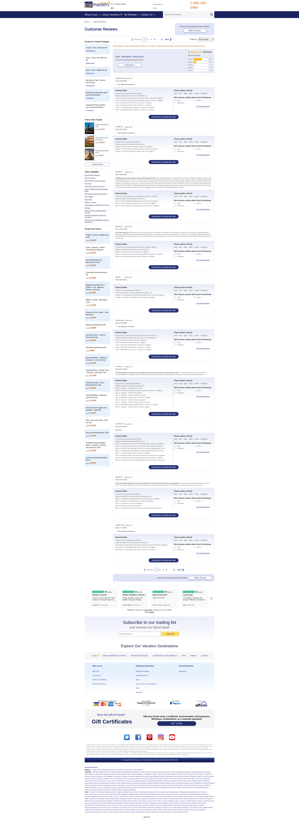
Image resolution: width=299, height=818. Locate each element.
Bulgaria (139, 774)
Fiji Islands (186, 776)
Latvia (113, 781)
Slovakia (164, 785)
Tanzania (155, 787)
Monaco (206, 781)
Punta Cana (159, 805)
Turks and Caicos (187, 787)
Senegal (136, 785)
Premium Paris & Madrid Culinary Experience (97, 221)
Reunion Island (176, 805)
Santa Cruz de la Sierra (130, 807)
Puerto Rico (88, 785)
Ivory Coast (199, 779)
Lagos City (151, 801)
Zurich (186, 812)
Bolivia (87, 774)
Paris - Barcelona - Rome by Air (129, 56)
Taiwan (149, 787)
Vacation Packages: (91, 767)
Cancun (116, 796)
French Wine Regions (92, 175)
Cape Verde (161, 774)
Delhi (190, 796)
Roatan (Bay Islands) (91, 807)
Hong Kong (152, 779)
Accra (98, 792)
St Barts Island (207, 807)
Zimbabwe (132, 790)
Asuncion (97, 794)
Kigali (124, 801)
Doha (195, 796)
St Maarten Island (117, 810)
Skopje (195, 807)
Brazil (120, 774)
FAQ (137, 688)
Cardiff (130, 796)
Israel (189, 779)
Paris (176, 93)
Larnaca (158, 801)
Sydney (155, 810)
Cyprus (99, 776)
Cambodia (146, 774)
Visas (138, 680)
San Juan (107, 807)
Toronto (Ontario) (199, 810)
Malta (180, 781)
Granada (154, 799)
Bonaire (92, 774)
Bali (119, 794)
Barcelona (204, 93)
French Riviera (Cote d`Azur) (95, 181)
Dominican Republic (134, 776)
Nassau (103, 805)
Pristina (151, 805)
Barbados (188, 772)
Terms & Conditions (100, 680)
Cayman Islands (171, 774)
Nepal (118, 783)
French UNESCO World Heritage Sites (96, 190)
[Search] (211, 14)
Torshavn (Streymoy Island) (93, 812)
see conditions (146, 705)
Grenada (119, 779)
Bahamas (174, 772)
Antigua (182, 792)
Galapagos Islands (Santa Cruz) (130, 799)
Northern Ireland (159, 783)
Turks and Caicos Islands (121, 812)
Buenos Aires (104, 796)
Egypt (151, 776)
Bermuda (207, 772)
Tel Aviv (180, 810)
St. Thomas (140, 810)
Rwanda (114, 785)
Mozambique (104, 783)
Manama (132, 803)
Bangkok (124, 794)
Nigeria (150, 783)
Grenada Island (174, 799)
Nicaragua (143, 783)
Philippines (197, 783)
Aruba (148, 772)
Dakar (185, 796)
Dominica (124, 776)
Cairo (111, 796)
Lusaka (199, 801)
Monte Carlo (177, 803)
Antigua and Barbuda (124, 772)
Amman (136, 792)
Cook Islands (199, 774)
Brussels (205, 794)
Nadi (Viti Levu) (89, 805)
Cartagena (137, 796)
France (197, 93)
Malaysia (168, 781)
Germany (94, 779)
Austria (160, 772)
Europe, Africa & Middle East (101, 770)
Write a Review (195, 31)
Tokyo (191, 810)
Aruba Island (89, 794)
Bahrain (181, 772)
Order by (193, 39)
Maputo (138, 803)
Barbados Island (134, 794)
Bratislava (198, 794)
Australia (154, 772)
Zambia (125, 790)
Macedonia (151, 781)
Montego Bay (187, 803)
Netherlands (125, 783)
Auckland (110, 794)
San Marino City (116, 807)
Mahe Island (113, 803)
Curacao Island (177, 796)
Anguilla (113, 772)
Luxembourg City (208, 801)
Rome (191, 93)
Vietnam (114, 790)
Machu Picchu (97, 803)
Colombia (190, 774)
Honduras (145, 779)
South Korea (188, 785)
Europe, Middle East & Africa (114, 656)
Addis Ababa (105, 792)
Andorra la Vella (154, 792)
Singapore (157, 785)
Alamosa (113, 792)
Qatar (95, 785)
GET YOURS (176, 723)
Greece (112, 779)
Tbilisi (175, 810)
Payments (182, 671)
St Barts (207, 785)
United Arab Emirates (201, 787)
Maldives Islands (123, 803)
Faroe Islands (177, 776)
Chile (179, 774)
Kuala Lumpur (142, 801)
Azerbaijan (166, 772)
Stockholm (148, 810)
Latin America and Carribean (134, 770)
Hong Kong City (90, 801)
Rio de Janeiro (198, 805)
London (182, 801)
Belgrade (154, 794)
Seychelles (148, 785)
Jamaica (206, 779)
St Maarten (106, 787)
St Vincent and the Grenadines (121, 787)
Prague (145, 805)
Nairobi (98, 805)
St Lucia (99, 787)
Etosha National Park (112, 799)
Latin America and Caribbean (165, 656)
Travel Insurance (142, 675)
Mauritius (194, 781)
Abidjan (92, 792)
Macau (144, 781)
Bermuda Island (168, 794)
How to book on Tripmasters (146, 684)
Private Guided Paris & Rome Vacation (95, 216)
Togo (168, 787)
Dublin (87, 799)
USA (184, 656)
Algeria (101, 772)
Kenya (97, 781)
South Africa (178, 785)
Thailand (162, 787)
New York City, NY (113, 805)
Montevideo (196, 803)
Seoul (171, 807)
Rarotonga (167, 805)
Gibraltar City (146, 799)
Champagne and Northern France (97, 205)
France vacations (99, 22)
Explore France (97, 164)
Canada (204, 656)
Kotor (129, 801)
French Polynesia (207, 776)
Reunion (100, 785)
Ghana (100, 779)
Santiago (158, 807)
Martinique (186, 781)
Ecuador (145, 776)
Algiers (119, 792)
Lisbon (164, 801)
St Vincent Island (130, 810)
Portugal (211, 783)
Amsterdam (143, 792)
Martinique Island (155, 803)
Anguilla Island (164, 792)
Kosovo (103, 781)
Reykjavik (186, 805)
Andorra (107, 772)
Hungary (160, 779)
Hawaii (193, 656)
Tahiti (160, 810)
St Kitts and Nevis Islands (93, 810)
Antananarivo (175, 792)
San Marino (122, 785)
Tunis (110, 812)
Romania (107, 785)
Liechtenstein (120, 781)
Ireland (184, 779)
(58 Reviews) (90, 63)
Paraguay (186, 783)
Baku (115, 794)
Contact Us (97, 675)
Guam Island (184, 799)
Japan (87, 781)
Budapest (95, 796)
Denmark (117, 776)
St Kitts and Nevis (90, 787)
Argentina (135, 772)
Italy (180, 93)
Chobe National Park (148, 796)
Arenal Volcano (201, 792)
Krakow (134, 801)
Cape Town (123, 796)
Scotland (129, 785)
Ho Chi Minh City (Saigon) (203, 799)
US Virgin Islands (96, 790)
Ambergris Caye (128, 792)
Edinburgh (101, 799)
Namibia (112, 783)
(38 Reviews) (90, 73)
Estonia (162, 776)
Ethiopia (169, 776)
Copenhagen (167, 796)
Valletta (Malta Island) (142, 812)
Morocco (96, 783)
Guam (125, 779)
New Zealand (134, 783)
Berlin (160, 794)
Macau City (88, 803)
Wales (120, 790)
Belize (201, 772)
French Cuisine (90, 178)
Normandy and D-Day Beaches (96, 194)
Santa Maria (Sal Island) (146, 807)
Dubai (211, 796)
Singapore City (187, 807)
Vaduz (132, 812)
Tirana (186, 810)
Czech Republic (108, 776)
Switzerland (142, 787)
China (184, 774)
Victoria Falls (154, 812)
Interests (139, 692)
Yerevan (173, 812)
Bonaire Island (179, 794)
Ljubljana (171, 801)
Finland (193, 776)
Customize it (129, 65)
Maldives (175, 781)
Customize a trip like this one (164, 117)
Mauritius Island (167, 803)
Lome (176, 801)
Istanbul (110, 801)
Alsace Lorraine (90, 202)
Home (87, 22)
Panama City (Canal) (131, 805)
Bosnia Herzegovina (102, 774)
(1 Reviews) (90, 98)
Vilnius (168, 812)
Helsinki (191, 799)
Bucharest (88, 796)
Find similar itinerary (203, 106)
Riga (191, 805)
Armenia (142, 772)
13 (162, 39)
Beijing (142, 794)
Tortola (105, 812)
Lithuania (129, 781)
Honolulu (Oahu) (101, 801)
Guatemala (131, 779)
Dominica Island (203, 796)
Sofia (200, 807)
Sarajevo (165, 807)
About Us (96, 671)
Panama (179, 783)
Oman (173, 783)
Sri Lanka (201, 785)
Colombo (159, 796)
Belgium (195, 772)
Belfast (148, 794)
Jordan (92, 781)
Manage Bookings (142, 671)
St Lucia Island (106, 810)
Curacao (93, 776)
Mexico (200, 781)
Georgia (87, 779)
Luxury (94, 656)
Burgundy (88, 200)
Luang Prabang (191, 801)
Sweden (134, 787)
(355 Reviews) (90, 51)
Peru (191, 783)
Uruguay (87, 790)
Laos (108, 781)
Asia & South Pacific (139, 656)
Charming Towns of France (95, 186)
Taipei (165, 810)
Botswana (113, 774)
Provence (88, 184)
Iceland (166, 779)
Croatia (87, 776)
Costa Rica (207, 774)
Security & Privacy (99, 684)
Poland (205, 783)
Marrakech (145, 803)
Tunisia (173, 787)
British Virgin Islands (129, 774)
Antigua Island (190, 792)
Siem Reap (177, 807)
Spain (185, 93)
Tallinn (170, 810)
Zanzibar (180, 812)
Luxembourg (137, 781)
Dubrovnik (93, 799)
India (171, 779)
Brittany (88, 208)
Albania (95, 772)
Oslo (121, 805)
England (156, 776)
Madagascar (160, 781)
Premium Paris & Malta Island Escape (95, 212)
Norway (167, 783)
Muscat (203, 803)
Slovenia (171, 785)
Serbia (142, 785)
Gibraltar (106, 779)
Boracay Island (189, 794)
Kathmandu (117, 801)
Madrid (105, 803)
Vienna (162, 812)
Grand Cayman (163, 799)
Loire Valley (89, 197)
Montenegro (88, 783)
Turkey (179, 787)
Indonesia (177, 779)
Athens (103, 794)
